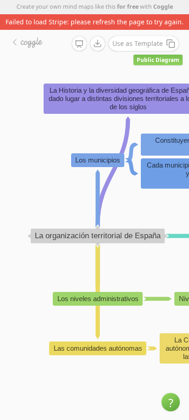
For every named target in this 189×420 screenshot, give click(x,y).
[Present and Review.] (79, 44)
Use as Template (137, 43)
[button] (170, 402)
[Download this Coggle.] (97, 43)
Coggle (163, 7)
